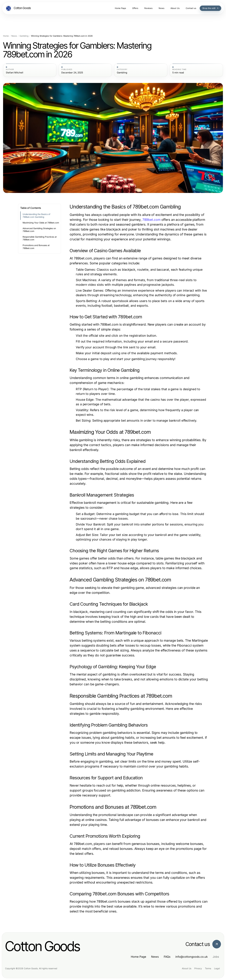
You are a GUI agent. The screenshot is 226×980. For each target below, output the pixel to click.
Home (6, 36)
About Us (186, 968)
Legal (217, 968)
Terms (208, 968)
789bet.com (151, 220)
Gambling (24, 36)
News (14, 36)
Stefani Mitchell (14, 72)
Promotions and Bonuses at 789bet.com (36, 246)
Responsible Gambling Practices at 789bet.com (40, 238)
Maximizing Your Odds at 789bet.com (41, 222)
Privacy (198, 968)
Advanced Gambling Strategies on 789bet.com (39, 229)
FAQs (167, 956)
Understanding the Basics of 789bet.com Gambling (36, 215)
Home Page (138, 956)
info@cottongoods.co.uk (191, 956)
